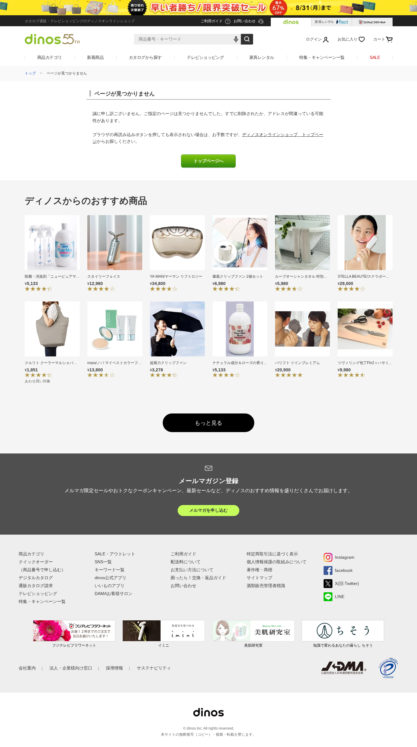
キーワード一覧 (110, 569)
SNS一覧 (103, 561)
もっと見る (208, 423)
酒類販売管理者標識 (266, 585)
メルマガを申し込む (208, 510)
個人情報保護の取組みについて (276, 561)
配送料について (186, 561)
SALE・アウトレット (115, 553)
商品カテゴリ (49, 57)
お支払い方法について (192, 569)
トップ (30, 73)
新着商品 (95, 57)
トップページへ (208, 161)
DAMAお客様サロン (113, 593)
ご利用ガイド (183, 553)
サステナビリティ (154, 668)
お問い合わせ (183, 585)
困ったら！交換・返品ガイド (198, 577)
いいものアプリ (110, 585)
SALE (375, 57)
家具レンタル (261, 57)
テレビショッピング (205, 57)
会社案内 (27, 668)
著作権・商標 (259, 569)
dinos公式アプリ (110, 577)
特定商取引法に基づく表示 (272, 553)
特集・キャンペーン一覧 (322, 57)
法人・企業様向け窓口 (70, 668)
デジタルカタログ (36, 577)
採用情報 (114, 668)
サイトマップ (259, 577)
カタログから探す (145, 57)
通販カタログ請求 (36, 585)
